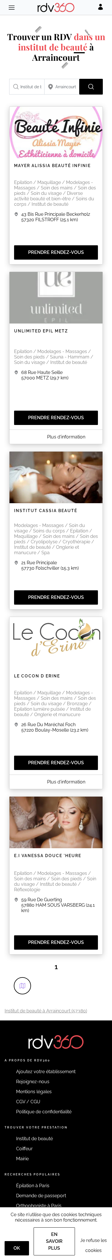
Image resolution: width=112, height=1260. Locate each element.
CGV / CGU (28, 1101)
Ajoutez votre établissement (46, 1071)
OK (16, 1248)
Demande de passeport (41, 1195)
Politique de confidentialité (44, 1111)
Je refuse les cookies (93, 1245)
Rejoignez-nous (32, 1081)
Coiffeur (24, 1148)
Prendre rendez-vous (56, 252)
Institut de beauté (34, 1138)
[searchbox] (27, 87)
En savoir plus (54, 1241)
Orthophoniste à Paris (38, 1205)
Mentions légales (34, 1091)
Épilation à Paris (32, 1185)
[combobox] (27, 87)
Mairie (22, 1158)
